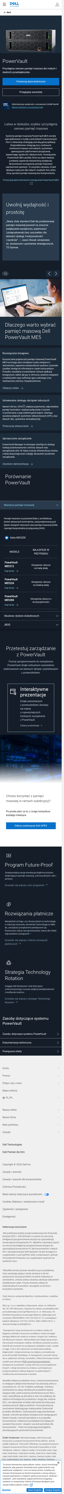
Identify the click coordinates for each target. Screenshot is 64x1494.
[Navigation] (4, 4)
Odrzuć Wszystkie (35, 1490)
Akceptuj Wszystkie (53, 1490)
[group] (30, 227)
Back (9, 12)
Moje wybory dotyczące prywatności (22, 1194)
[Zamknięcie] (58, 1462)
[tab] (31, 1034)
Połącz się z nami (12, 1083)
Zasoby (6, 1132)
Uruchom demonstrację (16, 463)
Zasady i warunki (11, 1171)
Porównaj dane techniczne (30, 81)
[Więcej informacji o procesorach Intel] (6, 106)
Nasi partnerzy (10, 1124)
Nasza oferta (9, 1109)
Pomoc (6, 1075)
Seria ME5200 (18, 537)
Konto (5, 1068)
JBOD (7, 624)
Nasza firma (9, 1117)
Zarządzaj (6, 1490)
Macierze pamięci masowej (19, 505)
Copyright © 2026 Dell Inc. (16, 1164)
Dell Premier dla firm (13, 1152)
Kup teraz (10, 571)
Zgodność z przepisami (15, 1209)
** (30, 934)
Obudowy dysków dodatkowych (21, 615)
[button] (57, 4)
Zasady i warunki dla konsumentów (21, 1179)
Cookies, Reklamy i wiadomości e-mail (23, 1201)
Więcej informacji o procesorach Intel (27, 107)
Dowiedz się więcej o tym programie (24, 885)
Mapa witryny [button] (9, 1090)
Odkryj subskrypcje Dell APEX (31, 825)
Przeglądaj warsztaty (30, 92)
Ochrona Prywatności (14, 1186)
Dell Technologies (12, 1144)
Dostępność (9, 1216)
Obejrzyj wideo (11, 388)
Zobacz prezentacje (29, 725)
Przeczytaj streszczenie (16, 426)
